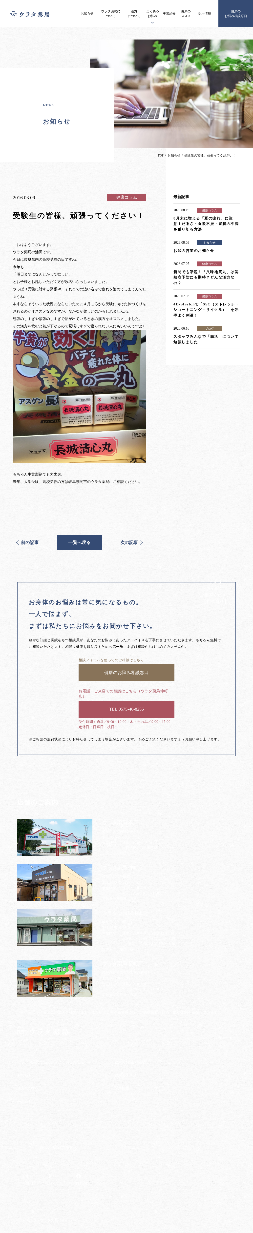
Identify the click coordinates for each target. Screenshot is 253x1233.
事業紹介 (169, 13)
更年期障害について (73, 1100)
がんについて (68, 1081)
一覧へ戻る (79, 542)
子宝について (68, 1091)
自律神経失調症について (77, 1110)
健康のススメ (186, 13)
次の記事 (129, 542)
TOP (161, 155)
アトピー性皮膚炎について (79, 1072)
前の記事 (30, 542)
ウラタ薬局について (110, 13)
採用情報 (204, 13)
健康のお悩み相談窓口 (236, 13)
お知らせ (87, 13)
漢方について (134, 13)
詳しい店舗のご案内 (57, 1148)
